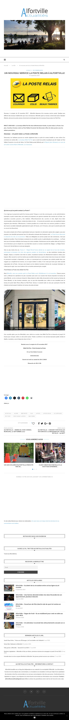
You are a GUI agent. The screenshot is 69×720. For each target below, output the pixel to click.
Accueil (6, 65)
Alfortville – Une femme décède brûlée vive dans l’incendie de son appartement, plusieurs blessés (39, 596)
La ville (13, 65)
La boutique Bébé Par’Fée (25, 140)
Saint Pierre (31, 416)
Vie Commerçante (38, 70)
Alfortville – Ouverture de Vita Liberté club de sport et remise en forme (38, 605)
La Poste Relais (47, 413)
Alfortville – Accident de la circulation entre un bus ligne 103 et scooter (37, 586)
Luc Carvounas (58, 413)
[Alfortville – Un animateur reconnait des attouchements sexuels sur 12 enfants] (9, 625)
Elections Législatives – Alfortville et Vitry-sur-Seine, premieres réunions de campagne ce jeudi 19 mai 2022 (32, 651)
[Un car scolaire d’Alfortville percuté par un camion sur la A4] (19, 453)
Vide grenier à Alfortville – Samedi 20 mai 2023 (16, 647)
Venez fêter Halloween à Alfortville (13, 644)
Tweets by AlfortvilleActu (10, 553)
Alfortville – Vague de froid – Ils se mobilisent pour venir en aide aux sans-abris (39, 614)
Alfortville (8, 413)
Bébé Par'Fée (24, 413)
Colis (31, 413)
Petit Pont (8, 416)
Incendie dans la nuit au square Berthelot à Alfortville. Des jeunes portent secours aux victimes (29, 656)
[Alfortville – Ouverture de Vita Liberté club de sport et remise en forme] (9, 606)
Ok (34, 717)
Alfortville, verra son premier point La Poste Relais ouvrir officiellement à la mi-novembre (31, 273)
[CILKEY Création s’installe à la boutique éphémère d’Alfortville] (50, 453)
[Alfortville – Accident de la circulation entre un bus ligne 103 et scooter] (9, 588)
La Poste (38, 413)
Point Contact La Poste (19, 416)
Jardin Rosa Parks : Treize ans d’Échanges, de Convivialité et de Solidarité (24, 640)
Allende (16, 413)
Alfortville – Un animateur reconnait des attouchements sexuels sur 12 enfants (40, 624)
